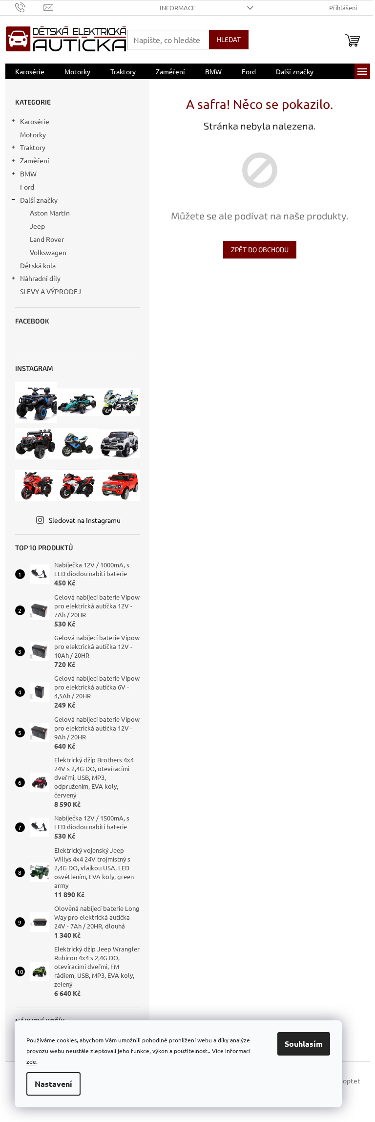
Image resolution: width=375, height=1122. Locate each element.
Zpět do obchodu (260, 249)
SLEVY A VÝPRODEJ (50, 291)
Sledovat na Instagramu (85, 520)
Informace (177, 7)
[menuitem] (29, 71)
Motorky (33, 134)
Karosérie (34, 121)
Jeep (37, 225)
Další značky (39, 199)
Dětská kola (38, 265)
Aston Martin (50, 212)
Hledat (229, 39)
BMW (28, 173)
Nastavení (53, 1084)
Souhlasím (304, 1043)
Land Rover (47, 239)
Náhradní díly (40, 278)
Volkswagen (48, 252)
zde (31, 1061)
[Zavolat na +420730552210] (29, 6)
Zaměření (34, 160)
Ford (27, 186)
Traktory (32, 147)
